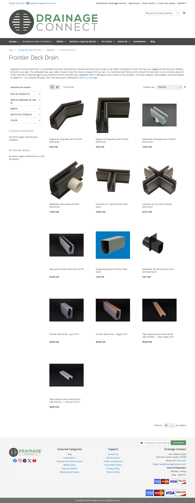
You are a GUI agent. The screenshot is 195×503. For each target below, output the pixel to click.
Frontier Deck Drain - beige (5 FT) (111, 334)
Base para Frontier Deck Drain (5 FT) (66, 269)
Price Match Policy (113, 465)
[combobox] (162, 13)
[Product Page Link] (66, 135)
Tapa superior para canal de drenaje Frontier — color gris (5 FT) (65, 400)
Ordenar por (149, 87)
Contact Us (113, 454)
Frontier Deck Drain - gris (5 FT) (64, 334)
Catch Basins (69, 457)
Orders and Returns (113, 461)
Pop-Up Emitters (69, 468)
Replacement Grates (69, 472)
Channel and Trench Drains (69, 461)
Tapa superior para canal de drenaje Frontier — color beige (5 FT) (158, 335)
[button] (182, 3)
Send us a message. (88, 77)
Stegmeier (51, 50)
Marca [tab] (13, 108)
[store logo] (53, 22)
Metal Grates (69, 465)
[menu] (97, 41)
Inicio (11, 50)
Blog (70, 454)
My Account (134, 3)
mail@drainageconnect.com (42, 3)
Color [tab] (13, 120)
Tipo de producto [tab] (20, 94)
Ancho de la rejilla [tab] (21, 114)
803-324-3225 (18, 3)
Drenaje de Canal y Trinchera (30, 50)
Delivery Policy (113, 457)
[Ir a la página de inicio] (25, 456)
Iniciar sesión (148, 3)
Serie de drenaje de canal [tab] (23, 101)
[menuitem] (13, 41)
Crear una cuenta (166, 3)
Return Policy (113, 472)
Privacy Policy (113, 468)
